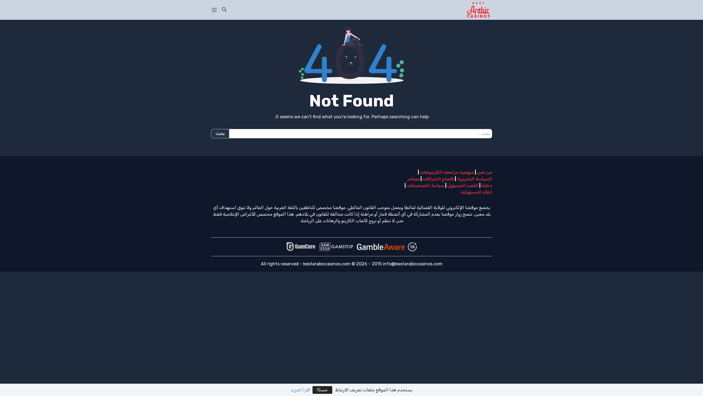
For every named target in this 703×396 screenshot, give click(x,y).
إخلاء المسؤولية (476, 192)
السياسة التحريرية (474, 179)
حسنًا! (322, 389)
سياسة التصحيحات (425, 185)
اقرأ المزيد (300, 389)
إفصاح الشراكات (438, 179)
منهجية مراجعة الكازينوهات (447, 172)
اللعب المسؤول (462, 185)
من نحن (484, 172)
